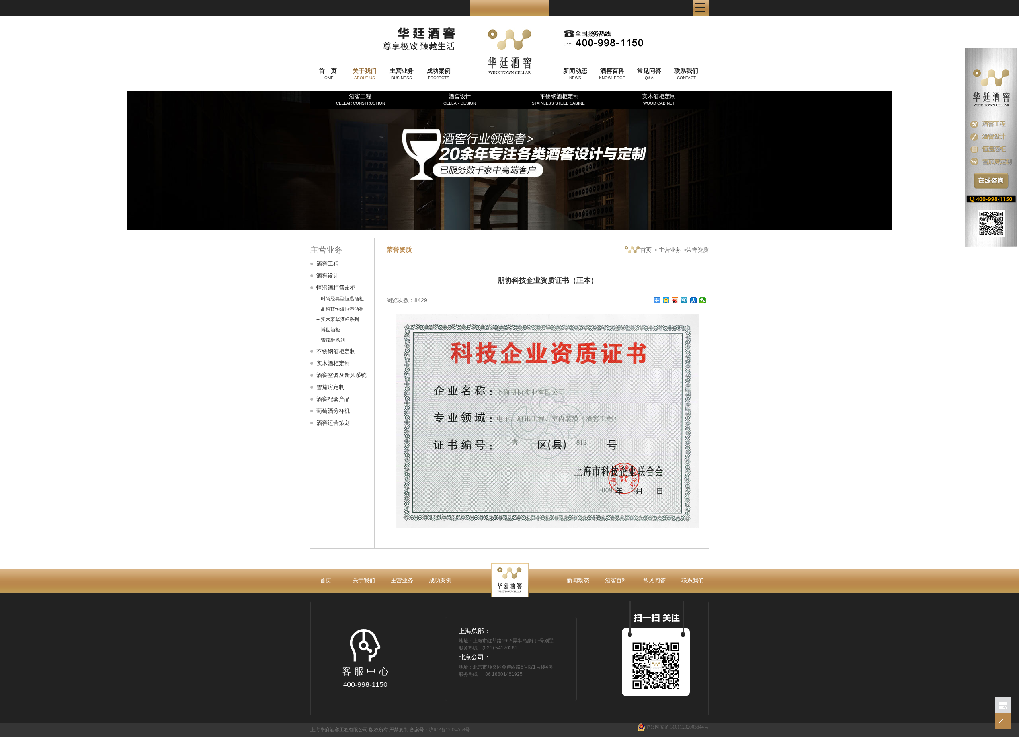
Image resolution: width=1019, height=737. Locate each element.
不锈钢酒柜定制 (559, 99)
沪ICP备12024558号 (449, 730)
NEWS (575, 73)
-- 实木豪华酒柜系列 (337, 319)
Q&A (649, 73)
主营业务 (670, 250)
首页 (646, 250)
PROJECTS (439, 73)
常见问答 (654, 580)
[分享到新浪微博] (675, 300)
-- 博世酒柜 (328, 330)
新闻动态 (578, 580)
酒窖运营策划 (333, 423)
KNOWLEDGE (612, 73)
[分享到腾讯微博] (684, 300)
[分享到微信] (702, 300)
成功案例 (440, 580)
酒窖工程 (360, 99)
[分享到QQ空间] (666, 300)
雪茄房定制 (330, 387)
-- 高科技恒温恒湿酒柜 (340, 309)
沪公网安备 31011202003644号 (677, 727)
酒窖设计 (459, 99)
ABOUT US (365, 73)
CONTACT (686, 73)
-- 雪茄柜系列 (330, 340)
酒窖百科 (616, 580)
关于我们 (364, 580)
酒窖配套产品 (333, 399)
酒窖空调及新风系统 (341, 375)
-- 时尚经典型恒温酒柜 (340, 298)
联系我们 (692, 580)
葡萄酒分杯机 (333, 411)
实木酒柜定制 (658, 99)
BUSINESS (402, 73)
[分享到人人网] (693, 300)
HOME (328, 73)
